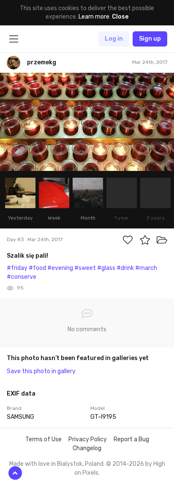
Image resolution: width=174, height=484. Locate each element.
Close (120, 16)
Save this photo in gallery (41, 371)
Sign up (150, 38)
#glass (106, 268)
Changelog (87, 448)
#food (37, 268)
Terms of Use (43, 439)
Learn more (94, 16)
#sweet (85, 268)
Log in (114, 38)
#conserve (21, 276)
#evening (60, 268)
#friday (17, 268)
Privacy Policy (87, 439)
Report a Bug (131, 439)
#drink (125, 268)
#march (146, 268)
